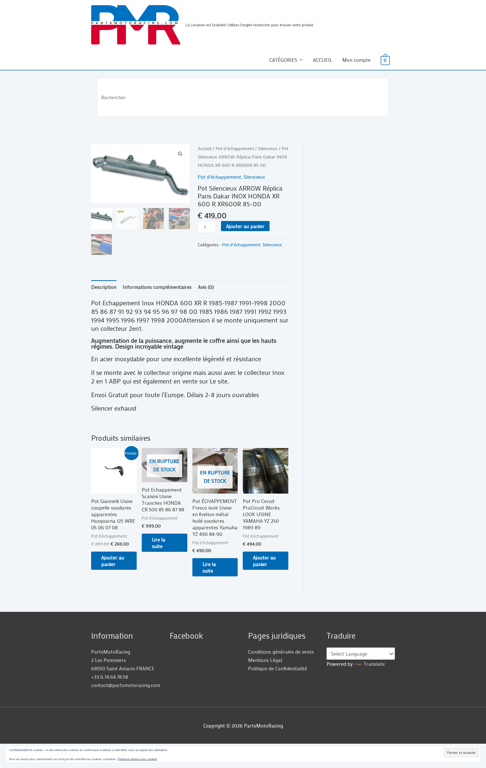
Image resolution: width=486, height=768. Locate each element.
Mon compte (356, 59)
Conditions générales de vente (281, 651)
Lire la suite (158, 542)
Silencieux (267, 148)
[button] (180, 153)
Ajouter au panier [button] (112, 560)
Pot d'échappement (234, 148)
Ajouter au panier (245, 226)
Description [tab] (103, 287)
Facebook (186, 635)
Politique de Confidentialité (277, 668)
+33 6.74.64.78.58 (109, 676)
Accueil (204, 148)
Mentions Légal (265, 660)
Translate (374, 663)
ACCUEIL (322, 59)
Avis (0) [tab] (206, 287)
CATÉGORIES (283, 59)
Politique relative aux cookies (137, 759)
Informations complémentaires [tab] (157, 287)
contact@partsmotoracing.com (125, 685)
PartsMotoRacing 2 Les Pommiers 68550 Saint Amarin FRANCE (122, 660)
